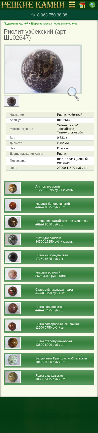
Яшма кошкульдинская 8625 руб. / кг (51, 257)
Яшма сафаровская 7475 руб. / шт (50, 308)
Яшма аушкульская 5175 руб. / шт (50, 377)
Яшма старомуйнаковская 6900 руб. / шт (54, 343)
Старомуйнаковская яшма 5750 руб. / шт (54, 291)
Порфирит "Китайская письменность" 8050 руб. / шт (62, 222)
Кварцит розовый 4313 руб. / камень (52, 274)
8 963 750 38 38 (52, 15)
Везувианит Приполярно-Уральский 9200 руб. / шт (61, 360)
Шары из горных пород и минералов (54, 23)
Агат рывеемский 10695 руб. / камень (54, 188)
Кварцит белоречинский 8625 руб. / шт (52, 205)
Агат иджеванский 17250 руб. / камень (54, 239)
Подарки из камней (16, 23)
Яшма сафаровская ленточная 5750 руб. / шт (57, 325)
